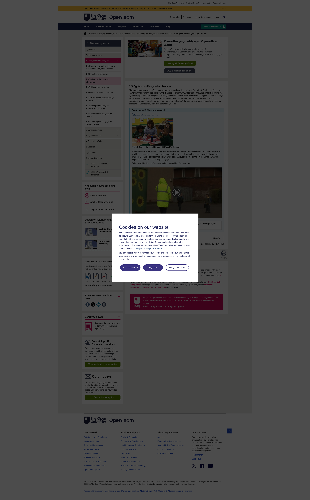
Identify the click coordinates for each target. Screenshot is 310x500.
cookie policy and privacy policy (147, 248)
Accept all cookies (130, 267)
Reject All (153, 267)
